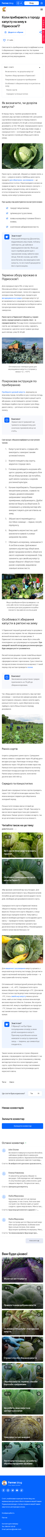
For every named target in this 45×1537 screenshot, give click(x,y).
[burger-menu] (41, 9)
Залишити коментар (23, 1126)
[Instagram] (8, 1490)
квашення (9, 968)
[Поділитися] (40, 32)
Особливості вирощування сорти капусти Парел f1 (19, 879)
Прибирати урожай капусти (13, 392)
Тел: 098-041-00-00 (8, 1526)
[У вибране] (39, 837)
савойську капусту (18, 996)
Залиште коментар (13, 1118)
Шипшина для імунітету (18, 1187)
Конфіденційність (8, 1513)
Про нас (4, 1518)
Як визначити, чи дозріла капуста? (19, 72)
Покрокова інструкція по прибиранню (20, 80)
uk (20, 3)
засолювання (28, 180)
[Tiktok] (21, 1490)
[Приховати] (39, 67)
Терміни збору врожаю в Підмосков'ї (20, 76)
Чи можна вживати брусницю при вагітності (22, 1233)
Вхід (32, 3)
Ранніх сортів (11, 90)
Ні (38, 1093)
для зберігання (16, 180)
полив (30, 667)
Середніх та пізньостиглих (17, 94)
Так (31, 1093)
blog (7, 3)
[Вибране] (41, 3)
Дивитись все (7, 829)
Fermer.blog (4, 9)
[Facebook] (3, 1490)
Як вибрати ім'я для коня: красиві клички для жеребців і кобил (25, 1164)
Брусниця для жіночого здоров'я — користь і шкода (22, 1210)
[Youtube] (17, 1490)
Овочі (11, 1082)
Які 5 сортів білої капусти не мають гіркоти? (20, 852)
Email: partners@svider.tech (11, 1529)
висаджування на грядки (12, 298)
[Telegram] (12, 1490)
